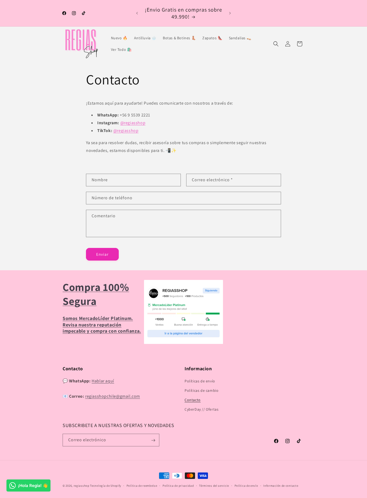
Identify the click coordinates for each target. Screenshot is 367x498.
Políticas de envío (200, 381)
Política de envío (246, 486)
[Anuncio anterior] (137, 13)
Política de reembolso (142, 486)
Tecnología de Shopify (105, 486)
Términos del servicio (214, 486)
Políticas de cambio (201, 390)
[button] (276, 44)
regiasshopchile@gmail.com (112, 396)
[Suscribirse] (153, 440)
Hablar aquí (103, 381)
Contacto (193, 399)
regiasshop (81, 486)
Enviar (102, 254)
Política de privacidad (178, 486)
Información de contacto (280, 486)
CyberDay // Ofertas (201, 409)
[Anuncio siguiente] (230, 13)
